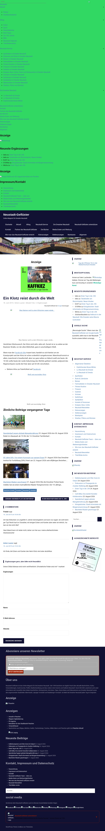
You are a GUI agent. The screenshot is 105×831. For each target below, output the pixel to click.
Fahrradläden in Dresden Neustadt (15, 62)
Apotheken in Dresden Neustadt (14, 54)
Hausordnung (8, 188)
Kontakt (3, 109)
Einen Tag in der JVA (16, 155)
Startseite (3, 4)
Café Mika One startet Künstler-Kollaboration (23, 751)
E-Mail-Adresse (9, 618)
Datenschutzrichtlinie (15, 660)
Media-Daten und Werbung (9, 116)
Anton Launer (19, 303)
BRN (4, 38)
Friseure (78, 389)
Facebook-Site (20, 353)
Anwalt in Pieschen (15, 716)
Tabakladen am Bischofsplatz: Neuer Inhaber (25, 157)
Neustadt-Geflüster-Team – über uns (16, 196)
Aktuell (2, 7)
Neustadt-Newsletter (10, 204)
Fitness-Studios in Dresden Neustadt (16, 64)
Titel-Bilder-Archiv (9, 43)
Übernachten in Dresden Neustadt (15, 83)
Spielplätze (79, 400)
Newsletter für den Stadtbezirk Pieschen (21, 723)
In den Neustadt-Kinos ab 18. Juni (54, 499)
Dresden (18, 490)
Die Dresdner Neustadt (8, 90)
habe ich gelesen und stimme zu (21, 665)
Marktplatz (4, 127)
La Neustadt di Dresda (11, 98)
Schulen (78, 394)
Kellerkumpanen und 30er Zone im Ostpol (22, 744)
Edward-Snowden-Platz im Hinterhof (19, 499)
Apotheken (79, 376)
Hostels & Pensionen (82, 402)
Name (5, 608)
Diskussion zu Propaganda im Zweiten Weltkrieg (24, 746)
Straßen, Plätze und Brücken (13, 85)
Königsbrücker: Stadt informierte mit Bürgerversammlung (32, 163)
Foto (33, 303)
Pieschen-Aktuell (78, 728)
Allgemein (3, 130)
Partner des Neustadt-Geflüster (11, 111)
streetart (33, 490)
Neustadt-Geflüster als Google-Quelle (85, 333)
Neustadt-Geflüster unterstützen (11, 106)
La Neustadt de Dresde (11, 96)
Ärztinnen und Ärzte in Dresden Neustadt (18, 56)
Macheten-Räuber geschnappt (86, 510)
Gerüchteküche (8, 30)
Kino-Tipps (7, 33)
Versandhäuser (13, 726)
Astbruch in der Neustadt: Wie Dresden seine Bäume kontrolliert (87, 317)
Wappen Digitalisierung (16, 719)
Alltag (2, 20)
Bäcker (77, 381)
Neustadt (26, 490)
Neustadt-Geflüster (16, 214)
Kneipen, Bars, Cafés (82, 405)
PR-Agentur (12, 721)
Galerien (78, 392)
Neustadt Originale (10, 41)
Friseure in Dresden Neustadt (13, 67)
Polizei (5, 12)
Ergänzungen (8, 572)
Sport (5, 28)
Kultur (5, 25)
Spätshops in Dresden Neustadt (14, 77)
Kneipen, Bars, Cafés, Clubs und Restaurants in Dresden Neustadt (26, 72)
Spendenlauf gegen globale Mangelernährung (23, 753)
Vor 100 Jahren (8, 36)
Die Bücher (4, 114)
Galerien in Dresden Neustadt (13, 69)
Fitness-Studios (80, 387)
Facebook (37, 369)
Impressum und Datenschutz (13, 191)
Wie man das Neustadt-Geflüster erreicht (14, 119)
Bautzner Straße (9, 490)
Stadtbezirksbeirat (9, 15)
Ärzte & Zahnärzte (81, 379)
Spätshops (79, 397)
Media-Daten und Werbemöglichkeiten (17, 199)
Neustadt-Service (6, 49)
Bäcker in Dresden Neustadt (13, 59)
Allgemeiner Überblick (83, 364)
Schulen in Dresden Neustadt (13, 75)
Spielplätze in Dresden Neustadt (14, 80)
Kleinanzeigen (5, 122)
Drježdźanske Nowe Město (13, 101)
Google (60, 306)
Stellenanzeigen (5, 124)
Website (6, 629)
